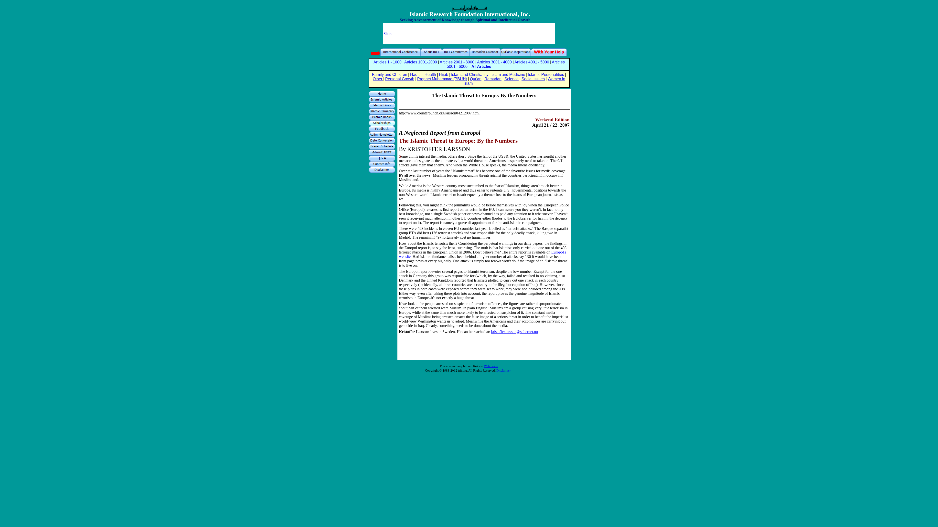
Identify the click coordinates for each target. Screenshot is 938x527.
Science (511, 79)
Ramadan (492, 79)
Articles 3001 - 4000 (494, 62)
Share (388, 33)
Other (378, 79)
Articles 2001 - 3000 (457, 62)
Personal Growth (399, 79)
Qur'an (475, 79)
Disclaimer (503, 370)
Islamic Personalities (546, 74)
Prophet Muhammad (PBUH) (442, 79)
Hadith (416, 74)
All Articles (481, 66)
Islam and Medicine (508, 74)
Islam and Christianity (470, 74)
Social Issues (533, 79)
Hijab (443, 74)
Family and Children (389, 74)
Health (430, 74)
